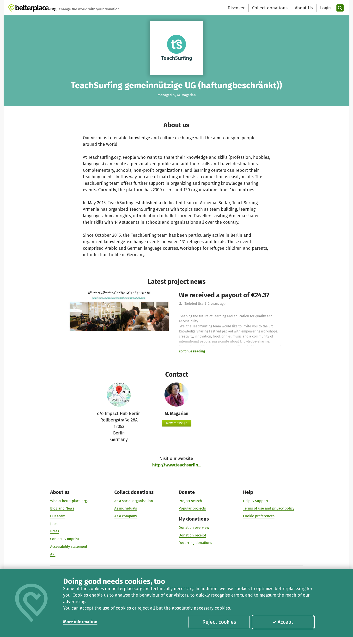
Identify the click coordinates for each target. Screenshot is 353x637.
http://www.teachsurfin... (176, 465)
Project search (190, 501)
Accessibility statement (68, 546)
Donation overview (194, 527)
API (52, 554)
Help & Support (255, 501)
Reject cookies (219, 622)
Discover (236, 8)
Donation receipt (192, 535)
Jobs (53, 524)
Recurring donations (195, 543)
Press (54, 531)
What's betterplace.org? (69, 501)
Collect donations (269, 8)
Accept (285, 622)
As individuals (125, 508)
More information (80, 621)
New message (176, 423)
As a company (125, 516)
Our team (57, 516)
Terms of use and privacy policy (268, 508)
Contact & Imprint (64, 539)
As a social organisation (133, 501)
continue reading (192, 351)
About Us (304, 8)
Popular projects (192, 508)
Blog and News (62, 508)
